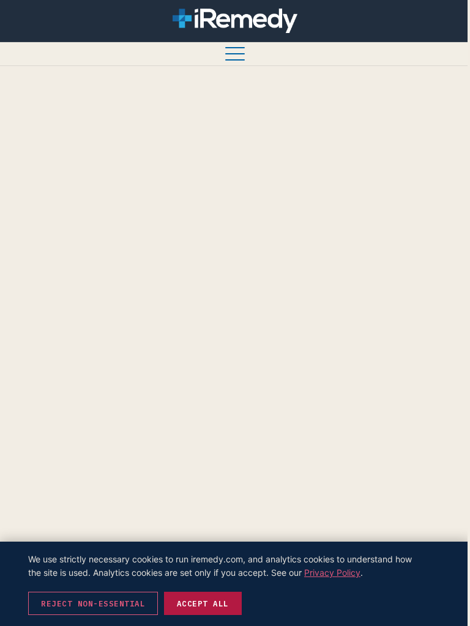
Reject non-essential (93, 603)
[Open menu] (235, 54)
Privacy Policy (332, 572)
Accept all (203, 603)
